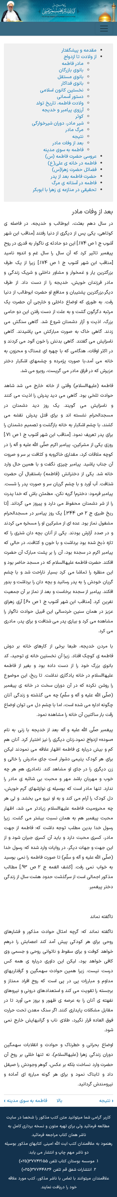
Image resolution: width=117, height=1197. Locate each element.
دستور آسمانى (70, 96)
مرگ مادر (74, 129)
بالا (59, 1100)
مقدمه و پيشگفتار (79, 50)
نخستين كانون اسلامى (62, 90)
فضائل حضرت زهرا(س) (74, 169)
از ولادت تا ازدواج (80, 56)
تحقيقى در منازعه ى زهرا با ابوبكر (65, 189)
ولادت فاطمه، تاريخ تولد (60, 103)
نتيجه (106, 1100)
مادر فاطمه (73, 63)
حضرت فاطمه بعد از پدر (74, 176)
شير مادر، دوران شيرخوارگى (58, 123)
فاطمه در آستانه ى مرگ (74, 183)
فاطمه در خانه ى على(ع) (72, 163)
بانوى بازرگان (71, 70)
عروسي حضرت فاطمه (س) (71, 156)
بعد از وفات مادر (68, 143)
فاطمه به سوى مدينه (25, 1100)
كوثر (79, 116)
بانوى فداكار (72, 83)
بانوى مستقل (71, 76)
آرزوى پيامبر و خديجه (63, 110)
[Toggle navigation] (104, 28)
